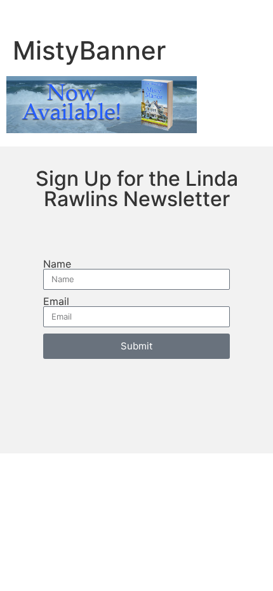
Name (57, 264)
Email (56, 301)
